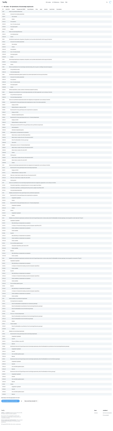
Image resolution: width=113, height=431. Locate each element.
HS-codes (48, 2)
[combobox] (107, 2)
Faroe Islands (58, 9)
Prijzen (62, 2)
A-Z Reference (55, 2)
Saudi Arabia (52, 9)
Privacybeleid (106, 415)
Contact (96, 412)
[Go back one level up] (3, 6)
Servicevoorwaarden (107, 412)
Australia (45, 9)
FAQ (66, 2)
